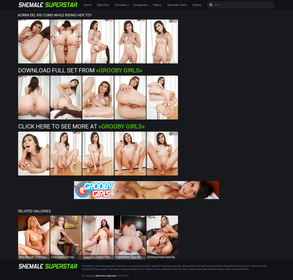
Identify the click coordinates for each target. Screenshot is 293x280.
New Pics (103, 5)
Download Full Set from (80, 70)
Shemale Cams (177, 5)
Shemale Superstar (105, 275)
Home (87, 5)
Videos (157, 5)
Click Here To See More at (81, 126)
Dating (197, 5)
